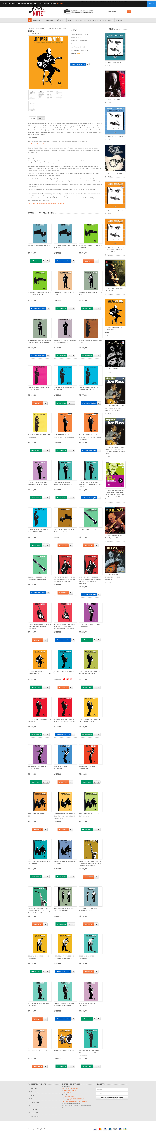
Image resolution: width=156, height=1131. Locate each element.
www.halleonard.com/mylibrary (37, 144)
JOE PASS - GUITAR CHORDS (114, 136)
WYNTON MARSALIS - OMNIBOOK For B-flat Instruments (90, 1053)
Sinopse (32, 118)
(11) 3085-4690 (69, 1097)
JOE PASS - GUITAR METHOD (114, 174)
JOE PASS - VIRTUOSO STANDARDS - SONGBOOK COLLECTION (113, 577)
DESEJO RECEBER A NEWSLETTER (112, 1098)
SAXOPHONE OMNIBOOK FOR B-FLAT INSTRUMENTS (90, 863)
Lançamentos (35, 1102)
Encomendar (37, 261)
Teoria (69, 20)
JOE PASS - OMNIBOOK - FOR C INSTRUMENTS (114, 330)
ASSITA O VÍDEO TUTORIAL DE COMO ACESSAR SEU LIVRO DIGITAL (48, 203)
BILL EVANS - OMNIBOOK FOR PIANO (39, 245)
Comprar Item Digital (79, 64)
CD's (110, 20)
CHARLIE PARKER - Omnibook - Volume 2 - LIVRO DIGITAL (90, 437)
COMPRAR (89, 261)
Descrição (41, 118)
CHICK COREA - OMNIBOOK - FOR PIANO (65, 532)
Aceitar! (151, 4)
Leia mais (59, 3)
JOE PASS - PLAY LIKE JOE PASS (114, 408)
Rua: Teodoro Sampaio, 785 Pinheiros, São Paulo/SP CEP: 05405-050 (70, 1090)
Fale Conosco (35, 1116)
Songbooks (37, 20)
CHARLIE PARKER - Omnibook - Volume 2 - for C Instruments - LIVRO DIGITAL (90, 484)
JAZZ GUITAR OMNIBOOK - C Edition (39, 626)
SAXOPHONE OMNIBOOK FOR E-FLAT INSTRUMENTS (39, 911)
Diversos (118, 20)
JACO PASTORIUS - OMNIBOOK (64, 579)
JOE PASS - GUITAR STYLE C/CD (115, 211)
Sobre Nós (34, 1088)
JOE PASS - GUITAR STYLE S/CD (115, 250)
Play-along (49, 20)
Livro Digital (80, 20)
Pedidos (33, 1099)
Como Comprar (35, 1092)
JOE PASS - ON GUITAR (112, 369)
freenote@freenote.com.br (79, 1101)
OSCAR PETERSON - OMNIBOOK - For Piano (65, 816)
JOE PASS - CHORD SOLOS (113, 62)
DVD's (102, 20)
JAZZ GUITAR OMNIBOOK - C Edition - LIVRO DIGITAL (65, 626)
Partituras (92, 20)
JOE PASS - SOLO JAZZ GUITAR (114, 494)
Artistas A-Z (34, 1113)
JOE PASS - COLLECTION (112, 99)
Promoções (34, 1109)
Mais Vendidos (35, 1106)
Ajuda (32, 1095)
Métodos (60, 20)
